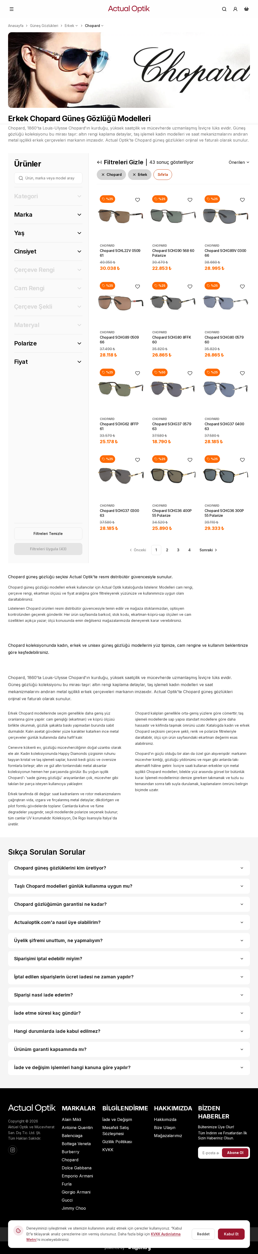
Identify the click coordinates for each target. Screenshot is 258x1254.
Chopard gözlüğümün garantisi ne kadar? (60, 904)
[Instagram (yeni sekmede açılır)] (12, 1149)
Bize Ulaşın (164, 1127)
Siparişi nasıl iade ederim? (43, 995)
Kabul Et (231, 1234)
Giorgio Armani (76, 1192)
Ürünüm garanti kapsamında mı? (50, 1049)
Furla (67, 1183)
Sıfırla (163, 174)
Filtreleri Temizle (48, 533)
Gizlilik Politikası (117, 1141)
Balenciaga (72, 1135)
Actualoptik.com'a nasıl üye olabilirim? (57, 922)
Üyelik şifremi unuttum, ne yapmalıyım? (58, 940)
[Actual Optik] (129, 9)
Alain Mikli (71, 1119)
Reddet (203, 1234)
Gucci (67, 1200)
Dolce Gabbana (76, 1167)
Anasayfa (15, 25)
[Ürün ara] (224, 9)
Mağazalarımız (168, 1135)
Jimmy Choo (74, 1208)
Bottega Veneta (76, 1143)
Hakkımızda (165, 1119)
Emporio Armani (77, 1175)
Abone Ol (235, 1152)
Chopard (92, 25)
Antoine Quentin (77, 1127)
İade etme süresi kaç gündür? (47, 1013)
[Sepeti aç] (246, 8)
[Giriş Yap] (235, 9)
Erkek (69, 25)
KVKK (107, 1149)
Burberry (70, 1151)
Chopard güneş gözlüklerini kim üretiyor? (60, 868)
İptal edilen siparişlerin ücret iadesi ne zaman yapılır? (74, 976)
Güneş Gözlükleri (44, 25)
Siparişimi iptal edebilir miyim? (48, 958)
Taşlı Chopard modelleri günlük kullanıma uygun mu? (73, 886)
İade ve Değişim (117, 1119)
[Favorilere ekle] (137, 199)
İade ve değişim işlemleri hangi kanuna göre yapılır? (72, 1067)
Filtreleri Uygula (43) (48, 549)
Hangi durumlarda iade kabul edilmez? (57, 1031)
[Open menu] (11, 9)
